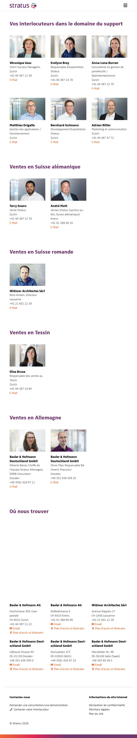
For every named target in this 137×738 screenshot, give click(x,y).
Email (16, 628)
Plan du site (96, 713)
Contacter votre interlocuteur (31, 709)
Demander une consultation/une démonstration (39, 705)
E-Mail (13, 80)
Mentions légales (99, 709)
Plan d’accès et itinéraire (28, 632)
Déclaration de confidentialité (107, 705)
